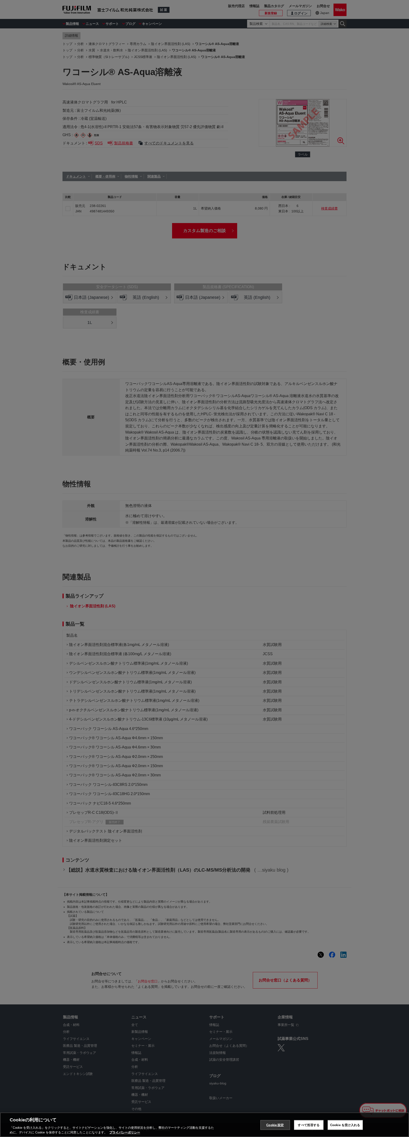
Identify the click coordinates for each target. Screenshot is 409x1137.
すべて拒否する (309, 1125)
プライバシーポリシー (124, 1132)
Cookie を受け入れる (345, 1125)
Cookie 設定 (275, 1125)
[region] (204, 1124)
